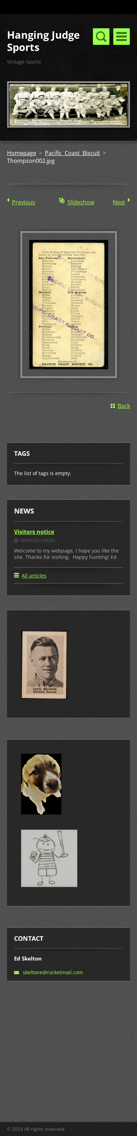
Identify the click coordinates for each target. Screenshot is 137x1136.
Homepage (21, 153)
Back (124, 406)
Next (119, 202)
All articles (34, 575)
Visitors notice (34, 532)
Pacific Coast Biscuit (72, 153)
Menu (121, 36)
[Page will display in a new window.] (68, 376)
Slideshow (80, 202)
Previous (23, 202)
